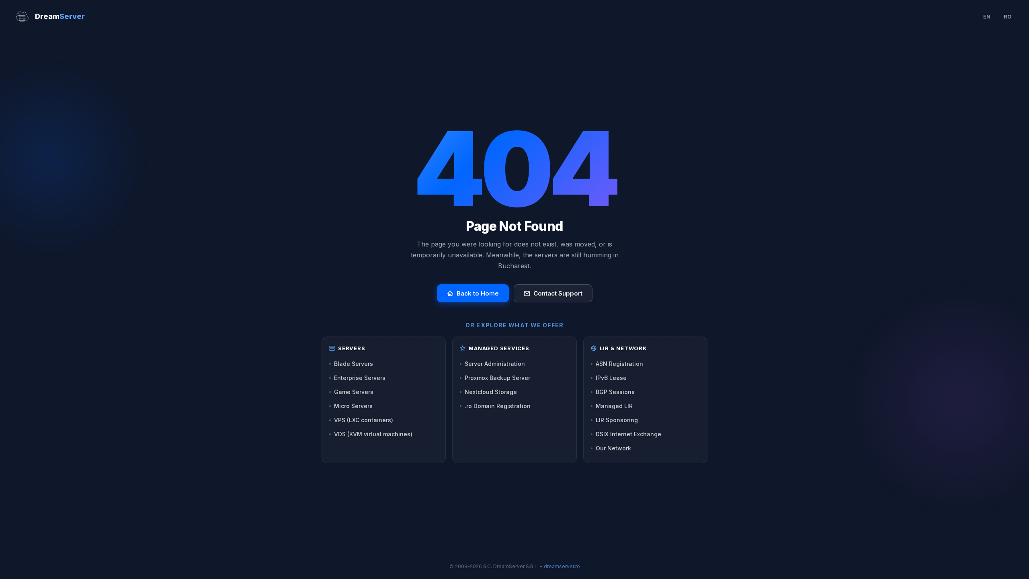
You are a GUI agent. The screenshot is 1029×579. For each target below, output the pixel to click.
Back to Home (478, 293)
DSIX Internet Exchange (628, 434)
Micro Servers (353, 405)
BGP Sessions (615, 391)
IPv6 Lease (611, 377)
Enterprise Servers (359, 377)
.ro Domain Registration (498, 405)
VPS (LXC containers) (363, 420)
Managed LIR (614, 405)
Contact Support (557, 293)
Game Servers (353, 391)
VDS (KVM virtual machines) (373, 434)
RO (1007, 16)
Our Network (613, 448)
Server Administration (495, 363)
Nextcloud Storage (491, 391)
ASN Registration (619, 363)
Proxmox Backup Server (497, 377)
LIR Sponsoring (617, 420)
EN (986, 16)
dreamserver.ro (562, 566)
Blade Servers (353, 363)
